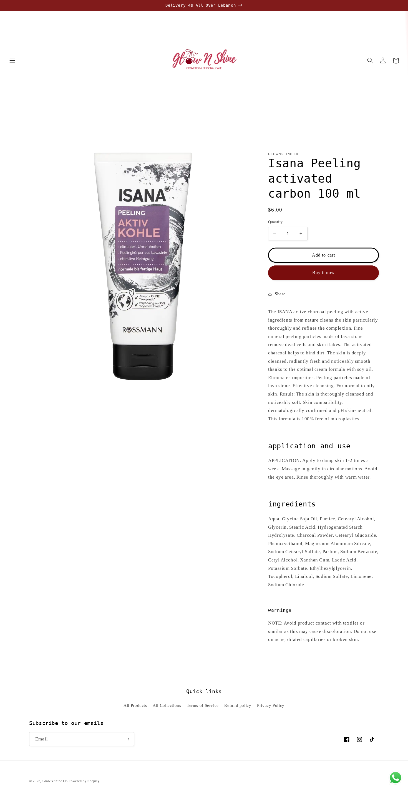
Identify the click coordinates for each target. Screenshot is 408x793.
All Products (135, 705)
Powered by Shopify (84, 781)
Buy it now (323, 272)
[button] (12, 60)
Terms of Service (203, 705)
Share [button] (280, 294)
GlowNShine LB (55, 781)
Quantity (275, 222)
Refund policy (237, 705)
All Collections (167, 705)
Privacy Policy (270, 705)
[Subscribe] (127, 739)
